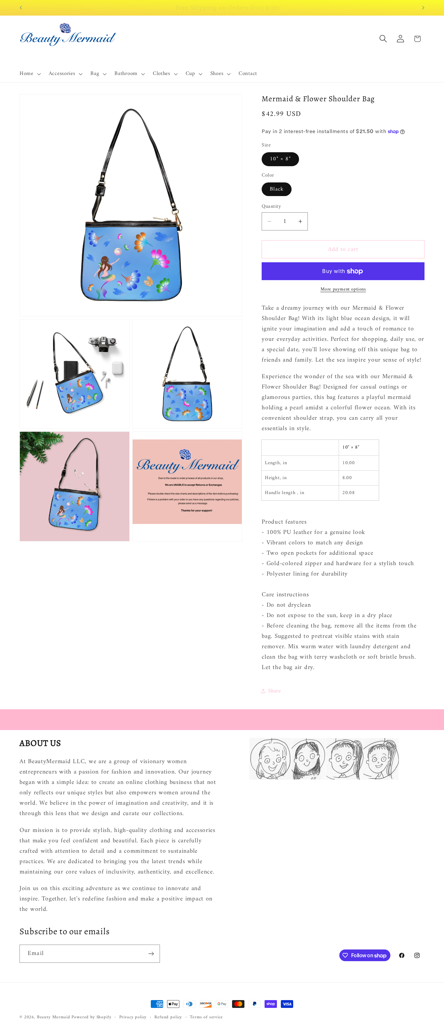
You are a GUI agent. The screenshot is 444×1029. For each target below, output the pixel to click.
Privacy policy (133, 1017)
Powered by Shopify (91, 1017)
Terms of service (206, 1017)
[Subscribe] (151, 954)
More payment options (343, 289)
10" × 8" (280, 159)
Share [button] (274, 691)
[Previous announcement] (21, 7)
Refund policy (168, 1017)
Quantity (271, 206)
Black (276, 189)
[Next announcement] (423, 7)
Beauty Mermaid (53, 1017)
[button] (29, 74)
